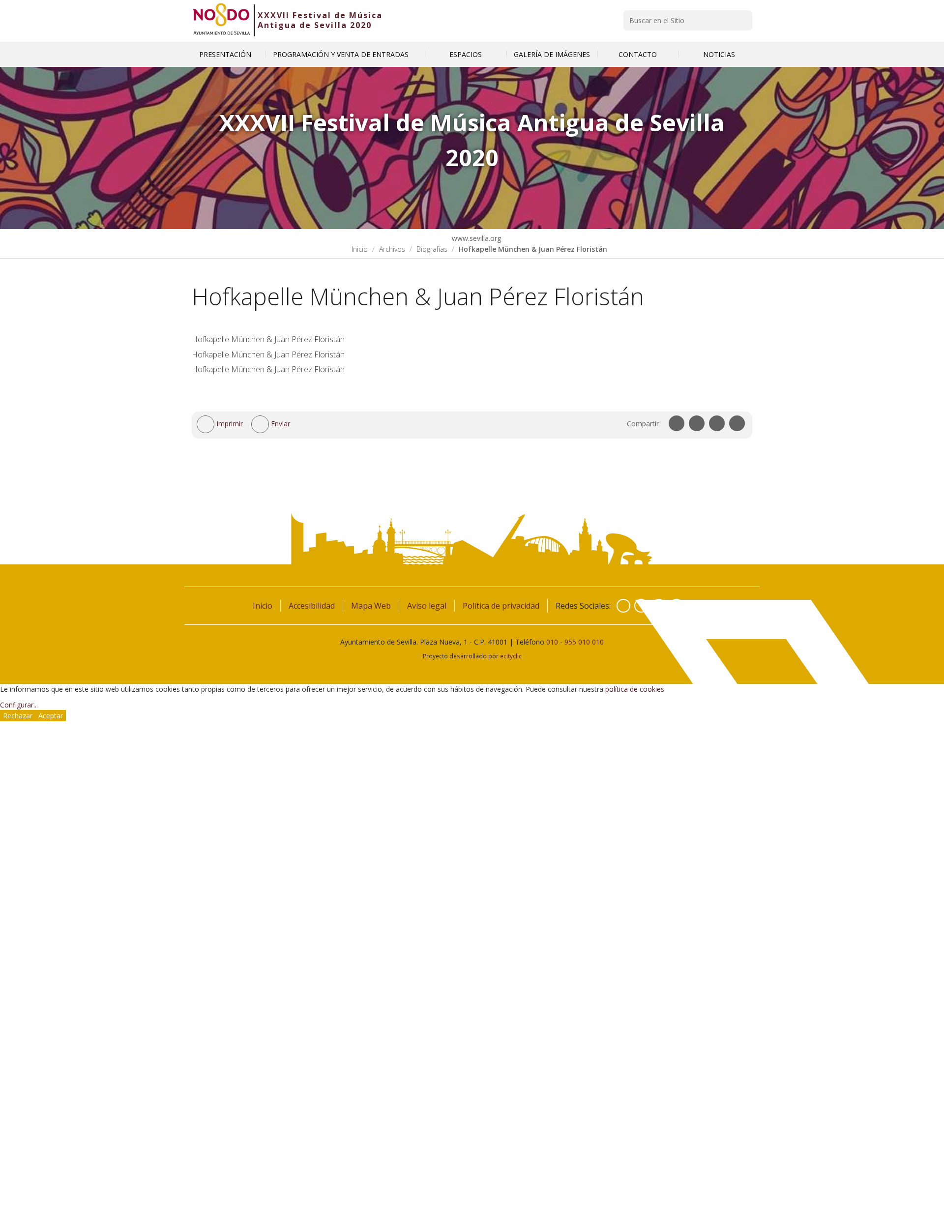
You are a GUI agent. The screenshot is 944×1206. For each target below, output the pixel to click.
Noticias (719, 54)
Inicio (360, 249)
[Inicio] (221, 20)
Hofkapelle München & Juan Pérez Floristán (268, 339)
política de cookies (634, 689)
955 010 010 (584, 642)
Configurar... (19, 704)
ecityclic (511, 656)
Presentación (225, 54)
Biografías (431, 249)
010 (552, 642)
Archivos (392, 249)
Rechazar (17, 715)
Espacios (465, 54)
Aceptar (50, 715)
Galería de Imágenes (552, 54)
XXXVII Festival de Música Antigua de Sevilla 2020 (320, 20)
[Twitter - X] (641, 606)
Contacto (638, 54)
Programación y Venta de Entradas (342, 54)
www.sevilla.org (475, 238)
